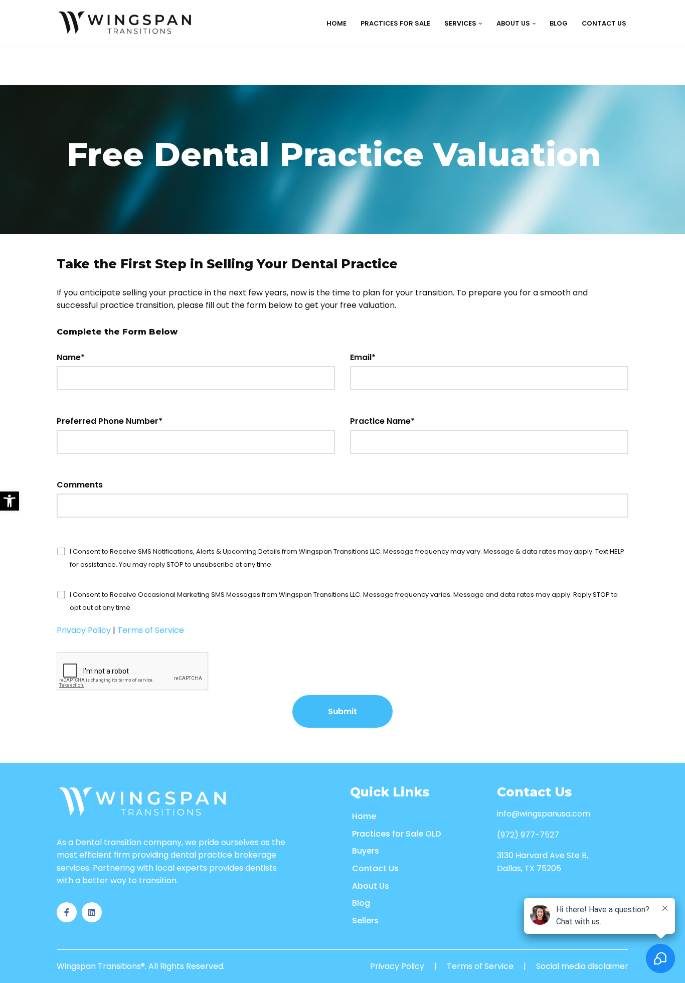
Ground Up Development (301, 64)
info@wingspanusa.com (543, 814)
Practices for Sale (395, 23)
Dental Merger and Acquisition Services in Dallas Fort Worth (481, 267)
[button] (9, 501)
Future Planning (179, 87)
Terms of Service (150, 630)
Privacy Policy (84, 630)
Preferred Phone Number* (109, 421)
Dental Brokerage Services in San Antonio (445, 132)
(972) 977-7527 (528, 835)
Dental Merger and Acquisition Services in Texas (456, 245)
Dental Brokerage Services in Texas (431, 64)
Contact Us (604, 23)
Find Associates (70, 64)
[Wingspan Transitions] (126, 23)
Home (336, 23)
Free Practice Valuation (193, 109)
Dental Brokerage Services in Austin (433, 177)
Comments (80, 484)
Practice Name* (382, 421)
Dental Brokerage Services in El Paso (434, 154)
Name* (71, 357)
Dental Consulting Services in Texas (434, 200)
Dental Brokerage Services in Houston (438, 87)
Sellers (365, 920)
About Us (370, 886)
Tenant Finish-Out (291, 87)
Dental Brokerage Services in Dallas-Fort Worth (457, 109)
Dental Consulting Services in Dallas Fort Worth (459, 222)
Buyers (365, 851)
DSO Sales (167, 64)
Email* (363, 357)
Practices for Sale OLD (396, 834)
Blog (559, 23)
